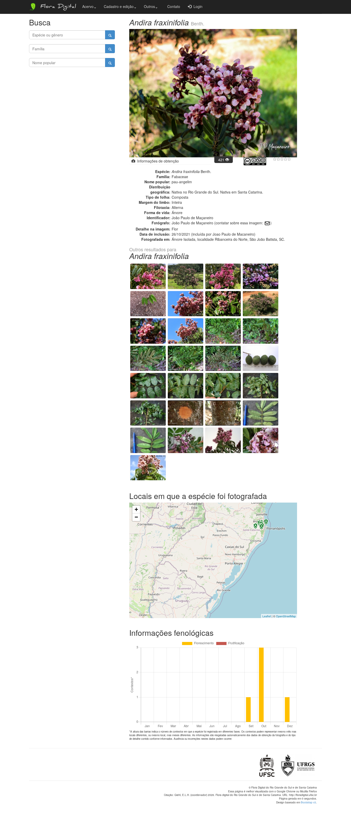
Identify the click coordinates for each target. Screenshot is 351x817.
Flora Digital (57, 7)
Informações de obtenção (157, 161)
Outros (149, 6)
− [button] (136, 517)
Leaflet (266, 616)
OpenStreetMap (286, 616)
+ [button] (136, 509)
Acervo (88, 6)
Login (196, 6)
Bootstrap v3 (308, 802)
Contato (172, 6)
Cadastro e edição (119, 6)
